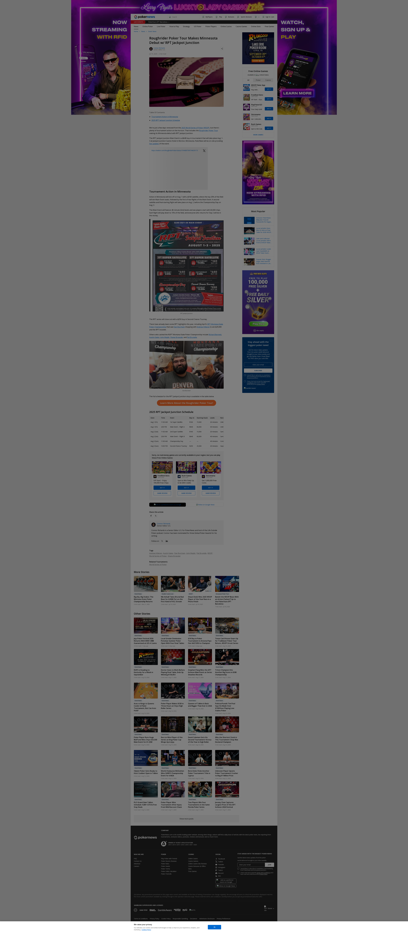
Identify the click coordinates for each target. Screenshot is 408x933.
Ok (214, 927)
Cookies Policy (146, 930)
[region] (204, 927)
